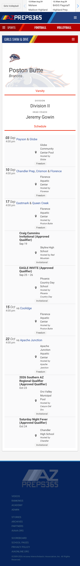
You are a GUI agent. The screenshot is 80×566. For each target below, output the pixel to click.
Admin (15, 509)
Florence (56, 171)
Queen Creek (40, 203)
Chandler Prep (25, 171)
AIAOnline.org (20, 551)
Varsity (40, 91)
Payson (21, 139)
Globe (33, 139)
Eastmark (22, 203)
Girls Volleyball (11, 6)
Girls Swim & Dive (16, 39)
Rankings (17, 500)
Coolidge (26, 308)
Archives (17, 521)
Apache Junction (31, 340)
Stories (16, 517)
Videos (16, 496)
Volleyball (64, 27)
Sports (11, 27)
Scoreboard (19, 538)
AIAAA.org (18, 530)
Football (40, 27)
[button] (78, 6)
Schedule (40, 126)
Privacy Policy (21, 547)
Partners (17, 526)
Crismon (41, 171)
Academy (17, 505)
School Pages (20, 542)
